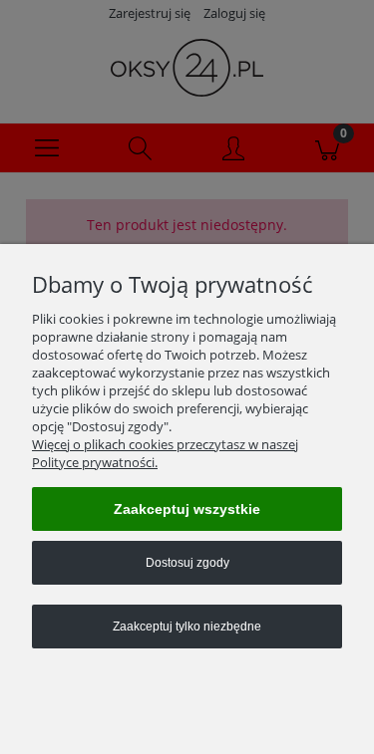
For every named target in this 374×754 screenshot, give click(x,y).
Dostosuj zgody (187, 563)
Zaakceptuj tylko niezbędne (187, 626)
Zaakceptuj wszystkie (187, 509)
